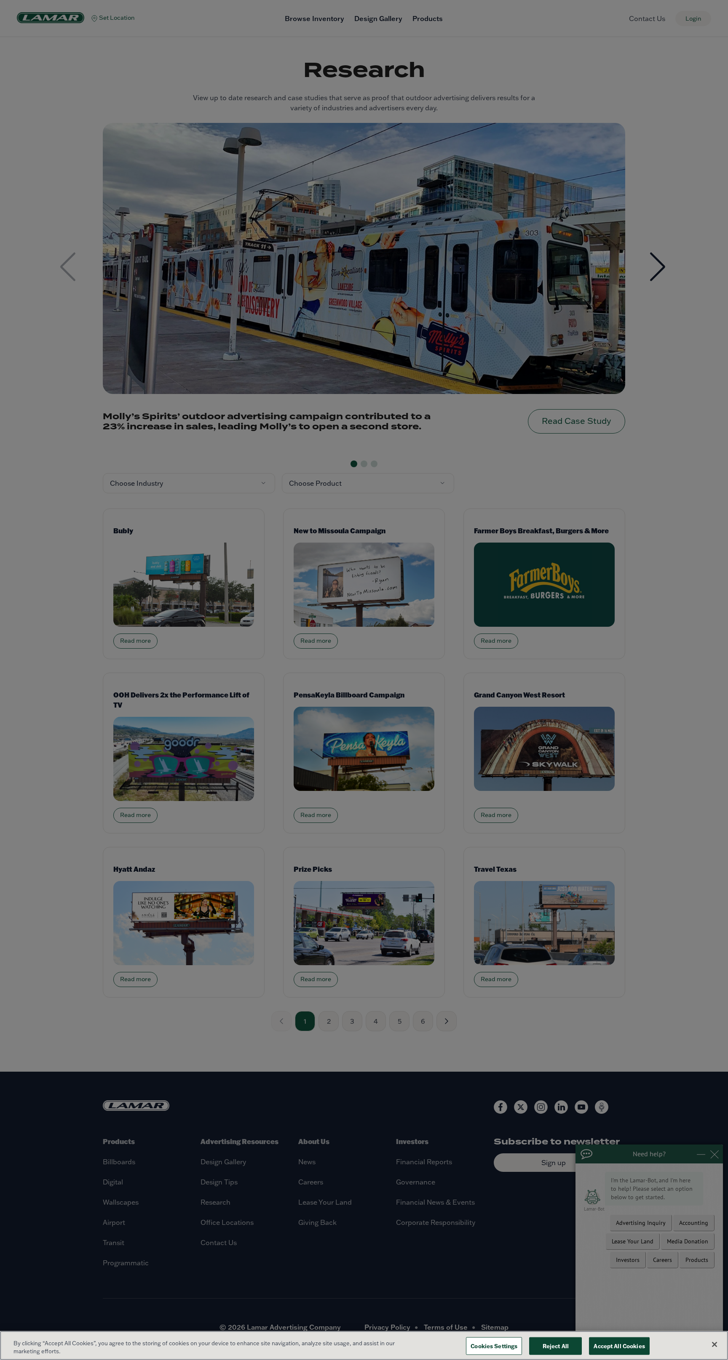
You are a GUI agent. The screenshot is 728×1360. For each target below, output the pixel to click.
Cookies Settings (494, 1345)
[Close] (714, 1344)
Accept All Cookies (619, 1345)
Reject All (556, 1345)
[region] (364, 1345)
